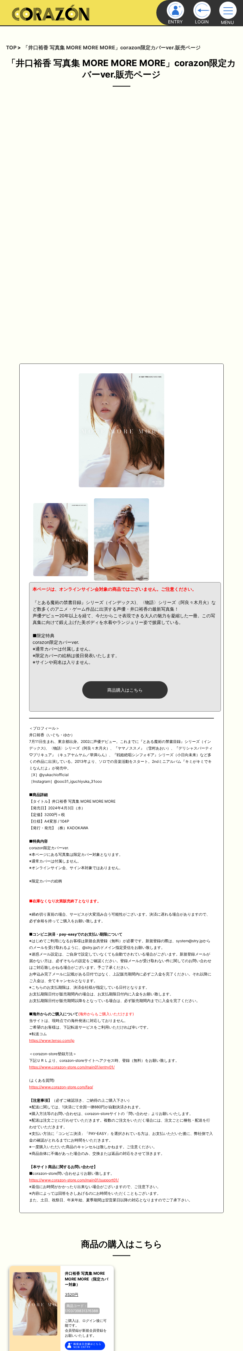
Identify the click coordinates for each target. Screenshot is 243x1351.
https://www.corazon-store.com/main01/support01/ (74, 1180)
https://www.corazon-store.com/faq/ (61, 1087)
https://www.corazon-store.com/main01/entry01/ (72, 1067)
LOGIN (202, 21)
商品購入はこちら (125, 690)
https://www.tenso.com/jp (51, 1040)
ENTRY (175, 21)
